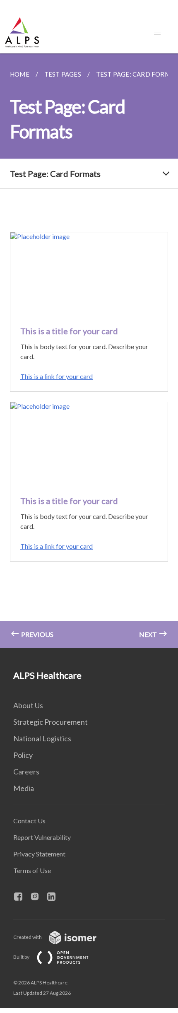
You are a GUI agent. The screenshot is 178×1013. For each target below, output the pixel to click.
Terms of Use (32, 870)
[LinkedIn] (54, 897)
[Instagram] (38, 897)
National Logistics (42, 738)
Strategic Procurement (50, 721)
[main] (89, 350)
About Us (28, 705)
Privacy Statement (39, 854)
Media (23, 788)
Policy (23, 755)
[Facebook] (21, 897)
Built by (21, 957)
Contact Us (29, 821)
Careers (26, 771)
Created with (28, 937)
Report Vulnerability (42, 837)
